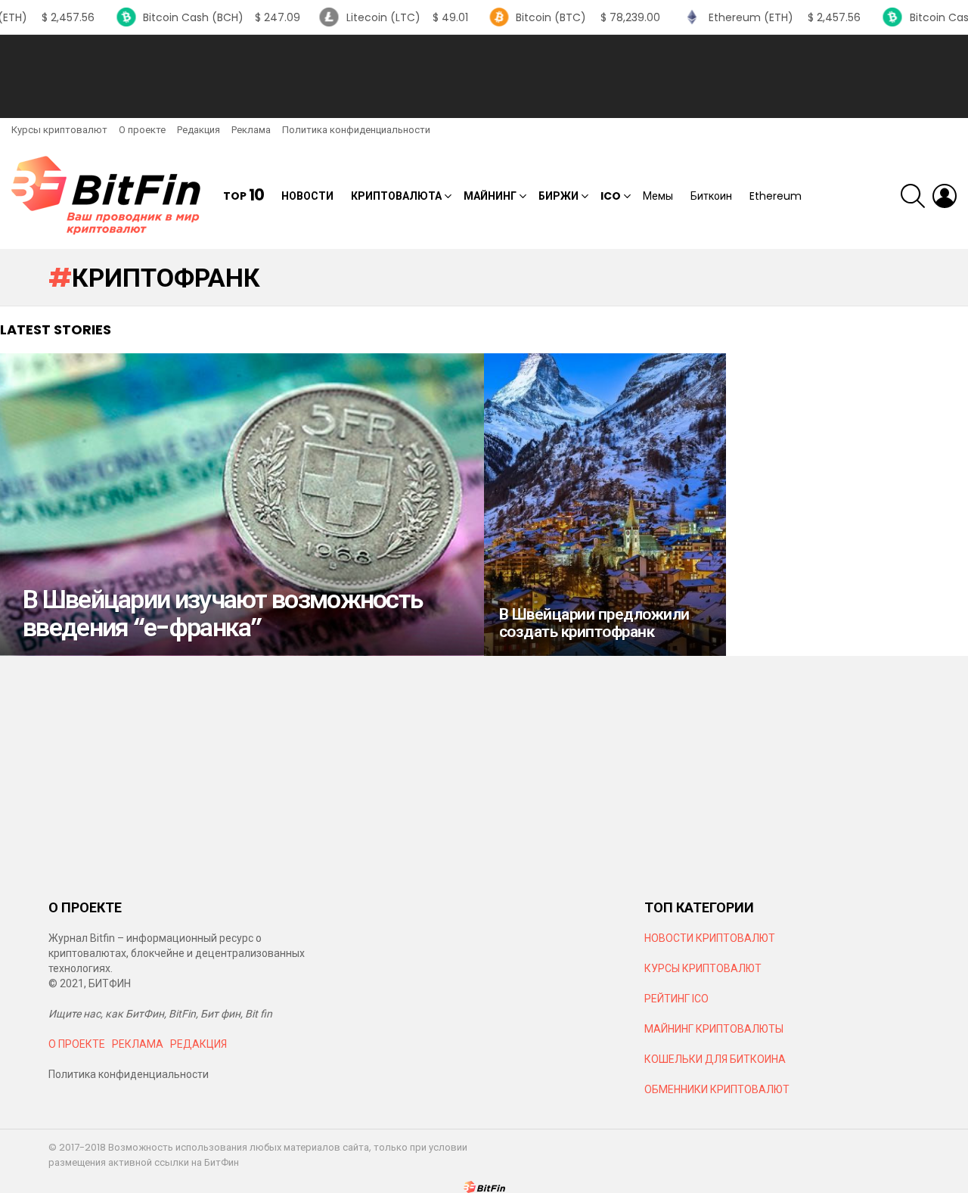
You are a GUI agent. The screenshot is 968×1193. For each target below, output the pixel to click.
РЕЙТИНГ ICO (677, 999)
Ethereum (775, 195)
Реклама (251, 130)
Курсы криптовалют (59, 130)
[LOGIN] (944, 196)
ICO (610, 195)
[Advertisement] (484, 76)
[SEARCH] (913, 196)
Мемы (658, 195)
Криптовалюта (396, 195)
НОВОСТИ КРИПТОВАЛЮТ (709, 938)
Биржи (558, 195)
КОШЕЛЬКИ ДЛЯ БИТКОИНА (715, 1059)
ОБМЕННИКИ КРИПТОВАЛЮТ (717, 1089)
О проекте (142, 130)
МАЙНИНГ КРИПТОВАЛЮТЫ (713, 1029)
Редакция (198, 130)
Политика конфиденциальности (356, 130)
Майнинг (490, 195)
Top (243, 196)
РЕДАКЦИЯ (198, 1044)
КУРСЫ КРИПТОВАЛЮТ (703, 968)
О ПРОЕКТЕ (76, 1044)
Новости (307, 195)
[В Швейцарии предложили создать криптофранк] (605, 504)
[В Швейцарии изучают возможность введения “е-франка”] (242, 504)
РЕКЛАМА (137, 1044)
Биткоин (711, 195)
